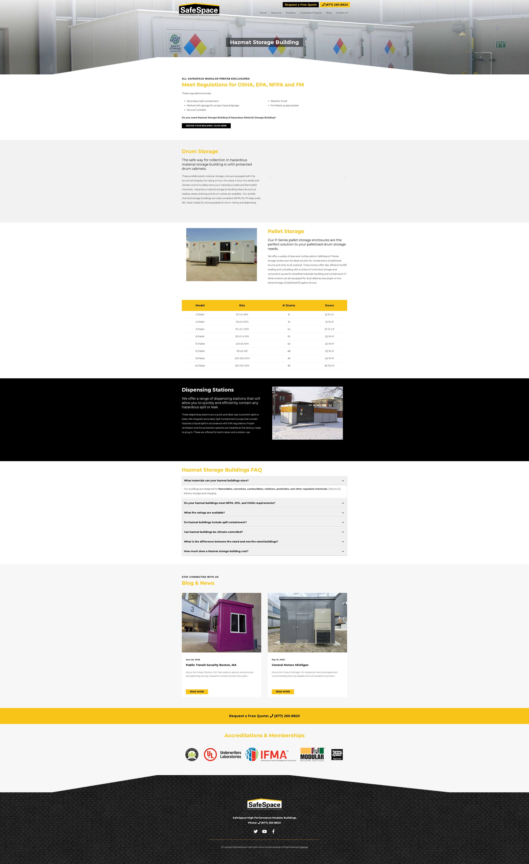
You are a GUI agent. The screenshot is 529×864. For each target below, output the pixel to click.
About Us (276, 12)
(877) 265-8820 (336, 4)
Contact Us (342, 12)
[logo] (199, 9)
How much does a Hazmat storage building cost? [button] (216, 551)
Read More (197, 691)
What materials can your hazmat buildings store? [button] (216, 480)
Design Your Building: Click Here (206, 125)
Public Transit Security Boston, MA (211, 665)
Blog (328, 12)
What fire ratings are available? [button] (204, 512)
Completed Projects (311, 12)
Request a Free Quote (301, 4)
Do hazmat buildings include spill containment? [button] (215, 522)
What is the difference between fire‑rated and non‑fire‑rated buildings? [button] (231, 541)
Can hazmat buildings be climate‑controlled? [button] (213, 532)
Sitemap (304, 847)
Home (263, 12)
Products (290, 12)
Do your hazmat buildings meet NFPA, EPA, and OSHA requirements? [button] (229, 503)
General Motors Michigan (290, 665)
